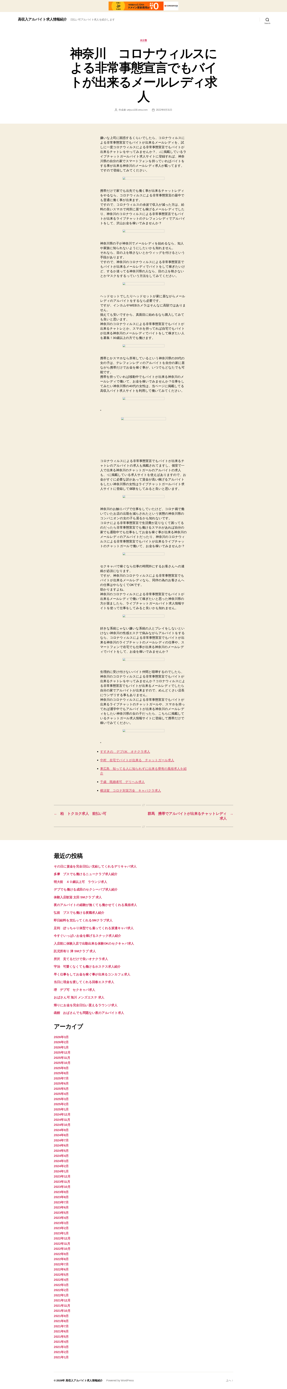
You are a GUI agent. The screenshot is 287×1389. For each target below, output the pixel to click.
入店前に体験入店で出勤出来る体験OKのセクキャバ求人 (94, 943)
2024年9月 (61, 1130)
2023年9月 (61, 1192)
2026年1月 (61, 1047)
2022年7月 (61, 1264)
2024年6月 (61, 1145)
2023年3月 (61, 1223)
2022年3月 (61, 1285)
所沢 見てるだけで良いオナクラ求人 (81, 959)
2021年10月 (62, 1310)
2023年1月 (61, 1233)
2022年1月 (61, 1295)
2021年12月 (62, 1300)
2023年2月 (61, 1228)
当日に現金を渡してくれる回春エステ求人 (84, 982)
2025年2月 (61, 1104)
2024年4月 (61, 1155)
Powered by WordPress (120, 1380)
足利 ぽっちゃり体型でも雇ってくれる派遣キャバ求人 (93, 928)
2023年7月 (61, 1202)
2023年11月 (62, 1181)
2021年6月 (61, 1331)
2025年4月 (61, 1093)
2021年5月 (61, 1336)
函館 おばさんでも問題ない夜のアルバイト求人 (89, 1012)
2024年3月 (61, 1161)
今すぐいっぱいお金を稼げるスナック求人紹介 (87, 935)
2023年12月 (62, 1176)
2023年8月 (61, 1197)
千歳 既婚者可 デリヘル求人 (122, 782)
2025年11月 (62, 1057)
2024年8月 (61, 1135)
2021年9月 (61, 1316)
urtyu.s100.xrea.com (137, 110)
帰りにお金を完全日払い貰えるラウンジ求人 (85, 1005)
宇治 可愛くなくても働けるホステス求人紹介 (87, 966)
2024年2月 (61, 1166)
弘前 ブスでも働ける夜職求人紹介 (79, 912)
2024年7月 (61, 1140)
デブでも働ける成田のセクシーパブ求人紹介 (86, 889)
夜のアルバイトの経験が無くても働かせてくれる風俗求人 (95, 905)
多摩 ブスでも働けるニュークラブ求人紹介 (85, 874)
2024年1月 (61, 1171)
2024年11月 (62, 1119)
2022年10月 (62, 1248)
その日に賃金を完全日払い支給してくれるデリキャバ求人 (95, 866)
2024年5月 (61, 1150)
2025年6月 (61, 1083)
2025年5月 (61, 1088)
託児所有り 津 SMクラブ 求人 (75, 951)
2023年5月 (61, 1212)
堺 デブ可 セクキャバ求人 (74, 989)
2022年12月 (62, 1238)
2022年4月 (61, 1279)
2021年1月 (61, 1357)
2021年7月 (61, 1326)
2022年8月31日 (164, 110)
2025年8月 (61, 1073)
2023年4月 (61, 1217)
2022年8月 (61, 1259)
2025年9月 (61, 1068)
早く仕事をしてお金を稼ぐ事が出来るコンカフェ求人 (92, 974)
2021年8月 (61, 1321)
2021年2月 (61, 1352)
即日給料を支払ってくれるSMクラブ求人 (83, 920)
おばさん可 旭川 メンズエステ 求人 (79, 997)
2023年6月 (61, 1207)
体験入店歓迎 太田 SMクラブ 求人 (78, 897)
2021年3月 (61, 1347)
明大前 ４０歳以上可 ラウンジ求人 (80, 881)
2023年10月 (62, 1186)
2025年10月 (62, 1062)
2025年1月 (61, 1109)
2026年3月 (61, 1037)
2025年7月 (61, 1078)
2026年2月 (61, 1042)
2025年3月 (61, 1099)
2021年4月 (61, 1341)
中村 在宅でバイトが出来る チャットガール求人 (137, 760)
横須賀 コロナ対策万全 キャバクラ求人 (130, 791)
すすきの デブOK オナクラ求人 (125, 752)
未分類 (143, 40)
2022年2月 (61, 1290)
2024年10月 (62, 1124)
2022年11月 (62, 1243)
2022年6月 (61, 1269)
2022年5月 (61, 1274)
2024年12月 (62, 1114)
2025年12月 (62, 1052)
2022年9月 (61, 1254)
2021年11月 (62, 1305)
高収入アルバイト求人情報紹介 (42, 19)
